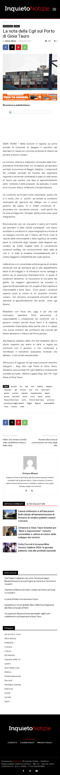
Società (7, 697)
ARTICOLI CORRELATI (13, 504)
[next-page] (9, 558)
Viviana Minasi (10, 41)
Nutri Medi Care (12, 667)
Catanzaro (7, 390)
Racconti (8, 680)
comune (23, 390)
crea (30, 390)
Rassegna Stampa (12, 684)
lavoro (25, 396)
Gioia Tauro (45, 390)
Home (5, 22)
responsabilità (49, 403)
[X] (12, 47)
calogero (49, 386)
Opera (40, 396)
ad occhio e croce (12, 634)
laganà (47, 393)
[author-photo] (30, 469)
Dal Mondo (9, 655)
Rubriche (8, 688)
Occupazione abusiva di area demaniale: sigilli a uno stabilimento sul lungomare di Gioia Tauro (27, 615)
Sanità (7, 693)
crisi (36, 390)
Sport (6, 701)
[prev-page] (4, 558)
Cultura (7, 651)
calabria (40, 386)
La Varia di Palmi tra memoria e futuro (21, 599)
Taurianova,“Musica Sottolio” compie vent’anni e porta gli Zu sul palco (29, 591)
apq (26, 386)
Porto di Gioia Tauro (36, 400)
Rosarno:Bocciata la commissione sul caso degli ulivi (44, 442)
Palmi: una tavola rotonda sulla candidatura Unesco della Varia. (14, 442)
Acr (21, 386)
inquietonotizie (36, 393)
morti (32, 396)
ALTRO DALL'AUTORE (36, 504)
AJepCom (17, 761)
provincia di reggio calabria (14, 403)
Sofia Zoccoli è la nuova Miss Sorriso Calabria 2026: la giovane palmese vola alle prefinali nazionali (37, 547)
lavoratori (16, 396)
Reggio (29, 403)
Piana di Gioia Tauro (11, 400)
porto (24, 400)
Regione (38, 403)
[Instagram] (30, 771)
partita (47, 396)
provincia (50, 400)
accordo (14, 386)
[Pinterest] (18, 47)
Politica (7, 672)
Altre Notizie (15, 22)
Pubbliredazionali (12, 676)
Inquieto (24, 393)
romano (14, 406)
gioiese (6, 393)
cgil (16, 390)
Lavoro (17, 26)
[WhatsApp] (25, 47)
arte (32, 386)
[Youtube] (36, 771)
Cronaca (8, 646)
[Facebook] (5, 47)
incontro (15, 393)
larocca (6, 396)
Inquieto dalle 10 (12, 659)
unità (22, 406)
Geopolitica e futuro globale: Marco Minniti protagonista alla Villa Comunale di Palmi (29, 606)
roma (6, 406)
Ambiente (9, 642)
